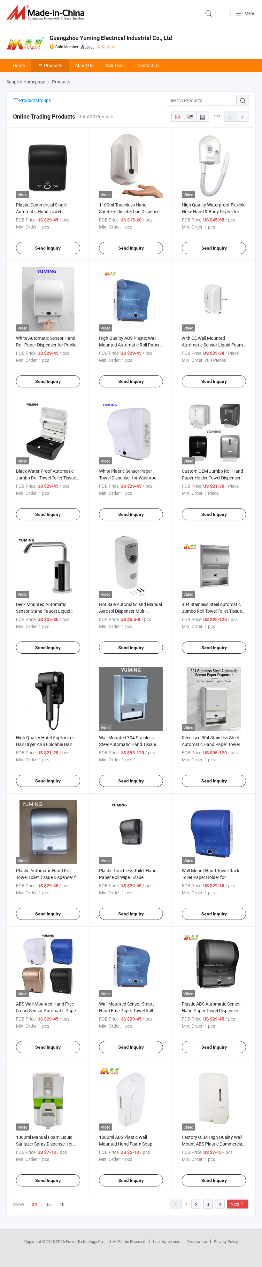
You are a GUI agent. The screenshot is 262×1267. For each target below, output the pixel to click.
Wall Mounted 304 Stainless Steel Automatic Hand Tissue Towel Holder (127, 744)
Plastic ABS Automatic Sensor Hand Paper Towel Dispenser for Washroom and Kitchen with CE (213, 1010)
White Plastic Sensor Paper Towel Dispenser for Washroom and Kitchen (129, 477)
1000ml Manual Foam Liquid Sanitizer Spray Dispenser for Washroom (44, 1144)
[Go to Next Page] (242, 116)
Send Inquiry (48, 248)
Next (235, 1204)
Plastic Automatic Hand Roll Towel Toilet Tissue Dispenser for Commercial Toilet (48, 877)
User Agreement (167, 1241)
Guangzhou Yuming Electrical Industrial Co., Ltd (111, 38)
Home (19, 65)
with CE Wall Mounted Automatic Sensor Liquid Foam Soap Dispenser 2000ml (212, 344)
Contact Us (148, 65)
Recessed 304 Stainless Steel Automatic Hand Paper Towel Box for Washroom (211, 744)
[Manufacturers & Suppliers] (46, 12)
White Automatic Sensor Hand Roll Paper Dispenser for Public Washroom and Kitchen (46, 344)
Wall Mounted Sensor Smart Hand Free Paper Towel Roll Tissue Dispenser (126, 1010)
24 (34, 1204)
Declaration (197, 1241)
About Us (84, 65)
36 (48, 1204)
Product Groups (34, 100)
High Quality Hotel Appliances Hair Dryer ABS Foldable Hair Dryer (45, 744)
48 (62, 1204)
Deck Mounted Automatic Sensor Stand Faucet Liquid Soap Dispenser (43, 611)
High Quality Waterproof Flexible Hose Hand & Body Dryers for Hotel (213, 211)
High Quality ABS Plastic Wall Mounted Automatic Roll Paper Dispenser (129, 344)
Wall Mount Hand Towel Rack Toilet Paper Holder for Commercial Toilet (210, 877)
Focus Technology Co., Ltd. (89, 1241)
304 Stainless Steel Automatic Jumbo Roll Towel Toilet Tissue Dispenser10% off (212, 611)
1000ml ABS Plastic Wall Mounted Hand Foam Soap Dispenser (125, 1144)
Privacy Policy (226, 1241)
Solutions (115, 65)
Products (53, 65)
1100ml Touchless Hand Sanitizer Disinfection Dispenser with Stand (130, 211)
